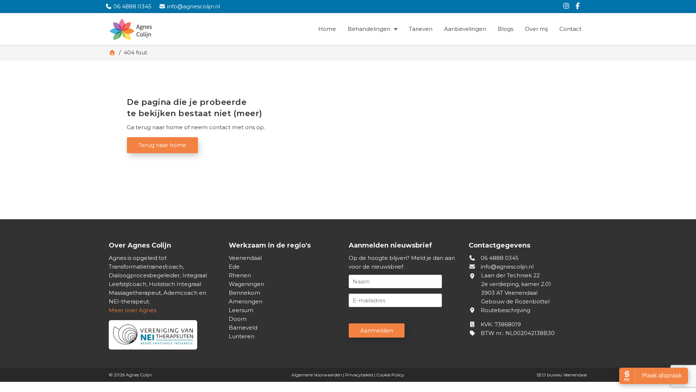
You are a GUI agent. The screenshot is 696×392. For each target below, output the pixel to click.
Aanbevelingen (465, 28)
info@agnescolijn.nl (507, 266)
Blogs (505, 28)
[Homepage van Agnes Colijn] (156, 30)
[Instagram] (568, 6)
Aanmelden (376, 330)
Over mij (536, 28)
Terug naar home (162, 145)
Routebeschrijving (504, 310)
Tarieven (420, 28)
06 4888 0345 (499, 257)
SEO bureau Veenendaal (561, 374)
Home (327, 28)
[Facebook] (579, 6)
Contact (570, 28)
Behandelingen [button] (369, 28)
